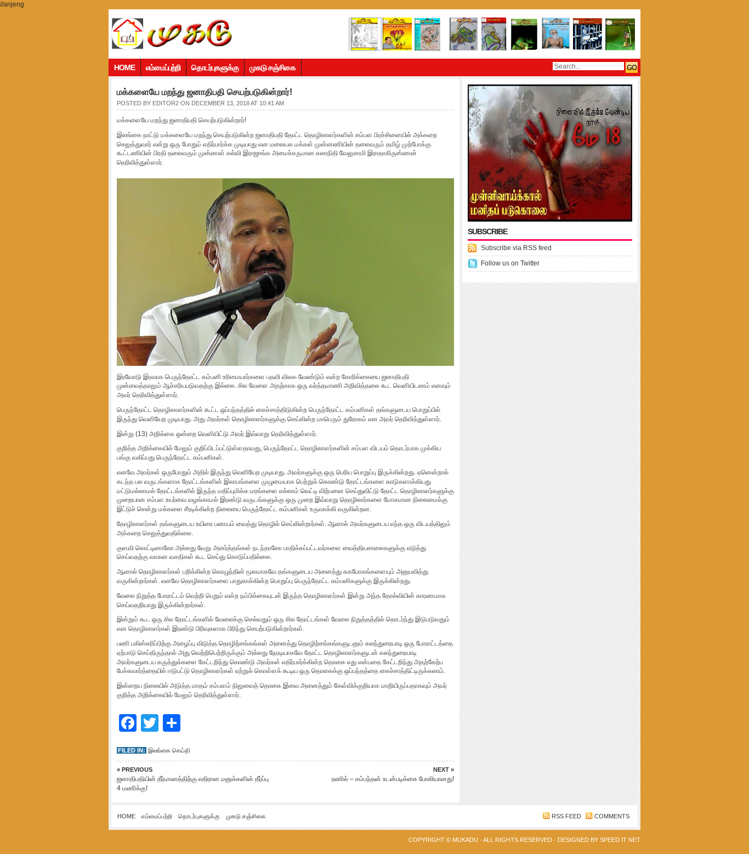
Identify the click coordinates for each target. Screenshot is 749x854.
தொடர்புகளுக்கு (215, 67)
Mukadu (465, 839)
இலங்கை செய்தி (169, 750)
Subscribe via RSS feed (516, 248)
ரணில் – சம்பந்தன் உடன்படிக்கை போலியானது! (393, 774)
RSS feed (566, 816)
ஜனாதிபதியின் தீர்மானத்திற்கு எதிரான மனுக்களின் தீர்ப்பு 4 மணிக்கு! (193, 779)
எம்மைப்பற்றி (163, 67)
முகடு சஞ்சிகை (272, 67)
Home (124, 67)
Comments (611, 816)
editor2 (165, 103)
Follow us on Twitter (510, 263)
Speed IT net (620, 839)
